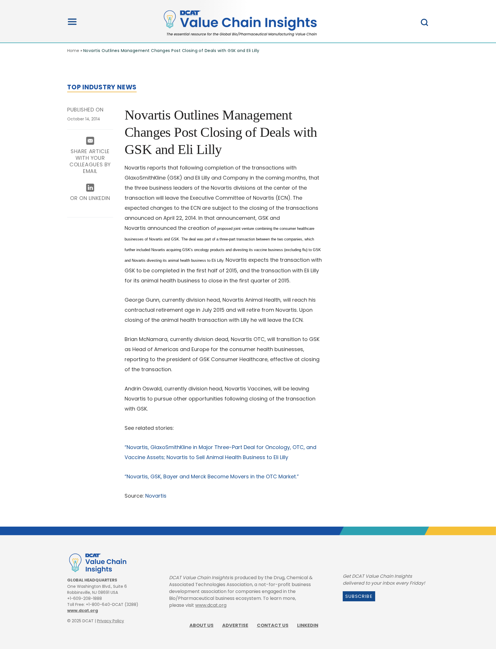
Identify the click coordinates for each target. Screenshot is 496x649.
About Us (201, 625)
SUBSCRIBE (359, 596)
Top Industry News (102, 87)
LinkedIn (307, 625)
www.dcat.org (82, 610)
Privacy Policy (110, 621)
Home (73, 50)
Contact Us (272, 625)
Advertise (235, 625)
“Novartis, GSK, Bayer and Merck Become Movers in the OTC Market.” (212, 476)
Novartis (155, 495)
